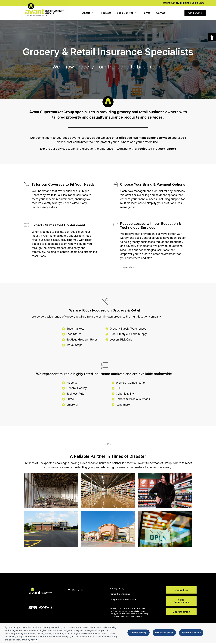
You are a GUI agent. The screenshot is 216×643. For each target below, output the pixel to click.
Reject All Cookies (164, 632)
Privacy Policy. (29, 639)
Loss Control (125, 12)
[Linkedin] (68, 590)
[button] (212, 37)
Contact (161, 12)
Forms (146, 12)
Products (105, 12)
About (86, 12)
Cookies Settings (138, 632)
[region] (108, 633)
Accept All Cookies (191, 632)
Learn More (198, 2)
